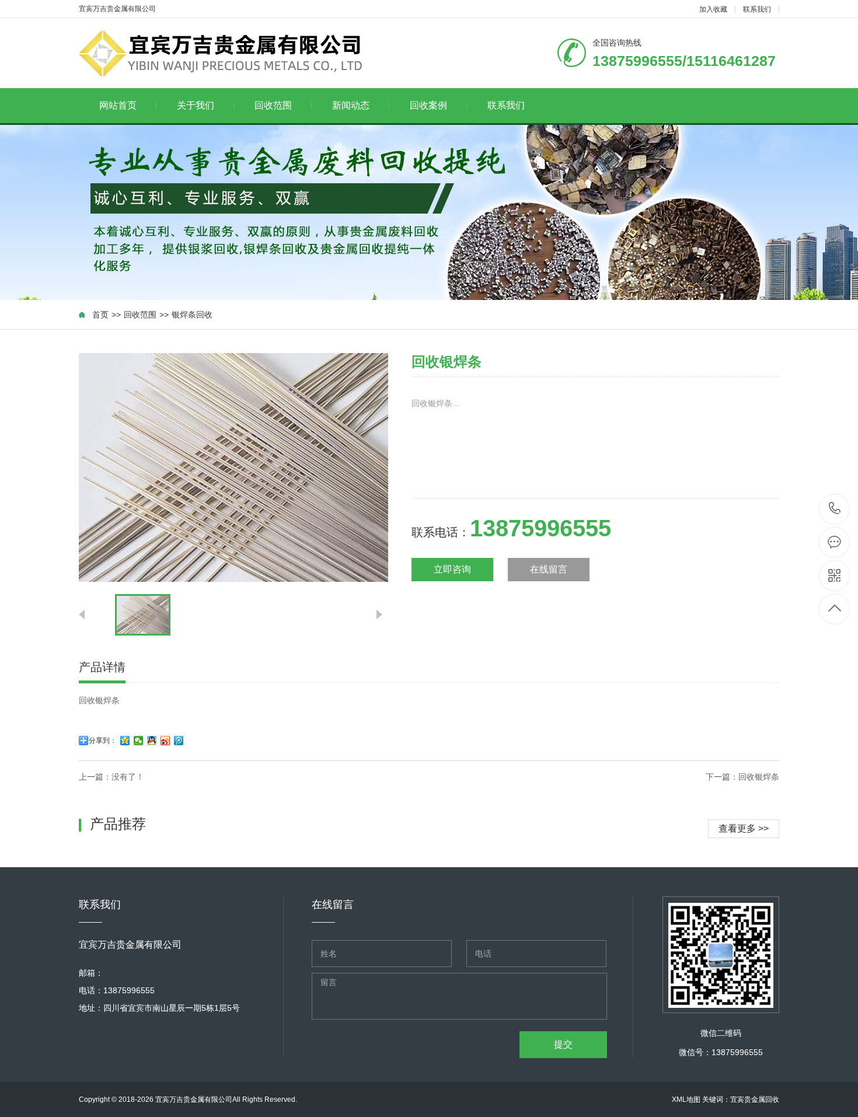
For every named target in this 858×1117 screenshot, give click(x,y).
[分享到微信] (139, 740)
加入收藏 (713, 9)
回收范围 (273, 105)
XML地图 (686, 1099)
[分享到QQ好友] (152, 740)
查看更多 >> (744, 828)
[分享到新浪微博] (165, 740)
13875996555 (834, 509)
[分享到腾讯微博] (179, 740)
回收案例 (428, 105)
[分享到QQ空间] (125, 740)
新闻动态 (350, 105)
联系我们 (757, 9)
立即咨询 (452, 569)
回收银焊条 (758, 776)
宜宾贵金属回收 (754, 1099)
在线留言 (548, 569)
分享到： (103, 740)
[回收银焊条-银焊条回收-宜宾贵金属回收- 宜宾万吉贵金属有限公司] (229, 53)
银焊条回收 (192, 314)
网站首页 (118, 105)
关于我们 (195, 105)
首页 (100, 314)
